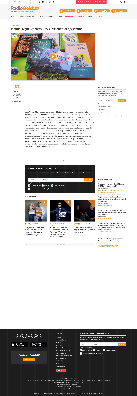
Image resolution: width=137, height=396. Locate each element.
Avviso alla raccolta (68, 389)
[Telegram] (46, 2)
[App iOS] (57, 2)
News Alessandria (35, 186)
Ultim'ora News (61, 348)
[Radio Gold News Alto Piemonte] (102, 11)
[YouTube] (39, 2)
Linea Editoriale (67, 381)
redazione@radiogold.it (85, 393)
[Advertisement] (60, 96)
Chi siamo (59, 337)
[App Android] (53, 2)
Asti (116, 192)
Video (60, 16)
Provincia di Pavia (111, 247)
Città (90, 16)
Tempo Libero (15, 26)
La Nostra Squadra (61, 340)
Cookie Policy (73, 379)
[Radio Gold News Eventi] (119, 11)
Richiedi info (29, 359)
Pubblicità (59, 343)
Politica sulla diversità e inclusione (37, 381)
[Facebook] (32, 2)
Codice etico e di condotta (54, 381)
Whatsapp (59, 345)
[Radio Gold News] (67, 11)
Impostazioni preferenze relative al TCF (68, 385)
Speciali (120, 190)
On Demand (100, 16)
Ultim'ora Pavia (61, 353)
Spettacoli (101, 192)
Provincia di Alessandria (111, 234)
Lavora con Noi (60, 366)
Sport (50, 16)
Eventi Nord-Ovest (59, 186)
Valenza (122, 234)
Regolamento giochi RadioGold (81, 381)
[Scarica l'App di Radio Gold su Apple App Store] (19, 344)
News (13, 16)
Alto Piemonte (108, 245)
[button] (16, 101)
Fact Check (94, 381)
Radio (80, 16)
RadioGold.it (47, 393)
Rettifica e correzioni (104, 381)
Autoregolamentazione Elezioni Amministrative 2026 (68, 383)
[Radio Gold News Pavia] (84, 11)
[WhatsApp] (50, 2)
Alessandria (108, 205)
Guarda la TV (101, 2)
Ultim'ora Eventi (61, 358)
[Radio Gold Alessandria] (25, 9)
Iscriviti (88, 180)
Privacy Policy (48, 189)
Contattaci (61, 370)
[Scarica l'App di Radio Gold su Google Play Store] (38, 344)
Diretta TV (69, 16)
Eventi (41, 16)
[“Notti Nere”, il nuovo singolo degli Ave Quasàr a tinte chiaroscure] (85, 211)
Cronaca (21, 16)
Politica (30, 16)
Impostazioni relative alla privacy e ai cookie (68, 387)
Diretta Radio (60, 361)
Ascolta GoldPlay (85, 2)
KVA (102, 393)
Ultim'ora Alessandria (63, 350)
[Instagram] (43, 2)
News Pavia (47, 186)
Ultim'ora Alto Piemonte (64, 356)
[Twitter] (36, 2)
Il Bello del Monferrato (110, 190)
